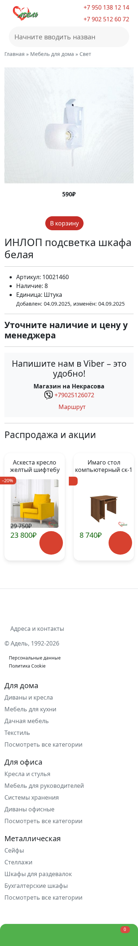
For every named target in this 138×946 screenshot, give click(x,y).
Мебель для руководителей (44, 786)
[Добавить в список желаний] (89, 223)
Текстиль (17, 733)
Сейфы (14, 850)
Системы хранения (31, 797)
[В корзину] (51, 543)
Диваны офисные (29, 809)
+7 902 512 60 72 (105, 19)
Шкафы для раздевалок (38, 874)
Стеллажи (18, 862)
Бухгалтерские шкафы (36, 886)
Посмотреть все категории (44, 744)
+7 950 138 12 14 (105, 7)
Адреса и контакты (36, 629)
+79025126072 (74, 395)
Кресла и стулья (27, 774)
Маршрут (71, 407)
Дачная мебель (26, 721)
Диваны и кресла (28, 697)
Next (125, 507)
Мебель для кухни (30, 709)
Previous (13, 507)
